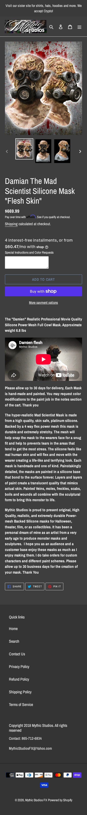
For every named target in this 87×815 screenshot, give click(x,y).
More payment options (43, 302)
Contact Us (17, 654)
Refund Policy (19, 679)
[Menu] (79, 26)
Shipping (11, 223)
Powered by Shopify (60, 800)
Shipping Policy (20, 692)
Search (14, 641)
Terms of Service (21, 704)
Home (13, 628)
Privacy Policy (19, 666)
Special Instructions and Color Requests (29, 252)
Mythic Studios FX (36, 800)
